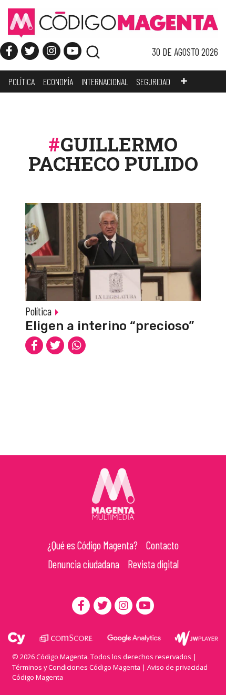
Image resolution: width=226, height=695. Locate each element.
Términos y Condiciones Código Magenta (76, 667)
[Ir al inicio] (113, 22)
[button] (183, 81)
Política (38, 311)
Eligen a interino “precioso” (109, 326)
